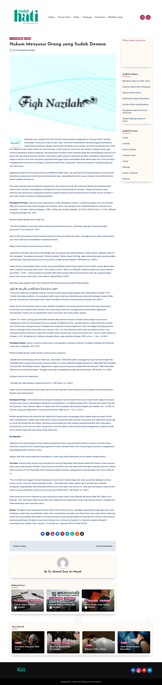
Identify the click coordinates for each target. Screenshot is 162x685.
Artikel (125, 138)
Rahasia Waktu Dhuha (132, 93)
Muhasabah (55, 643)
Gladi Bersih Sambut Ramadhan (136, 99)
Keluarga (87, 17)
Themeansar (96, 682)
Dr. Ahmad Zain (16, 38)
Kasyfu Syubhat (129, 149)
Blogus (85, 682)
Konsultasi (100, 17)
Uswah (125, 161)
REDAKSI (21, 607)
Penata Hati (64, 17)
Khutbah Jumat (115, 17)
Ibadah (88, 645)
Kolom (77, 17)
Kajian (51, 17)
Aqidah (18, 643)
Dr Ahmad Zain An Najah (25, 50)
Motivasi (126, 179)
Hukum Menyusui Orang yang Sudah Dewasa (58, 44)
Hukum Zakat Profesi (24, 605)
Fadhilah (126, 144)
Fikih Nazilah (35, 601)
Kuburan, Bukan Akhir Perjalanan (136, 87)
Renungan (66, 643)
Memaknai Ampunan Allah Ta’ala (136, 81)
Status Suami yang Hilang (97, 605)
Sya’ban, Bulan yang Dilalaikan (136, 104)
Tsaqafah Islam (129, 155)
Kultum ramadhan (130, 173)
